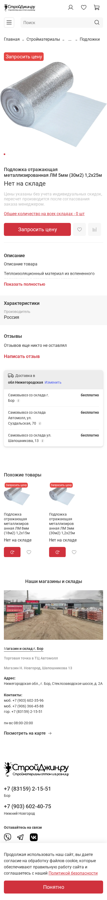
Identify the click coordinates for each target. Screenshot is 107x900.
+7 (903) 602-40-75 (27, 806)
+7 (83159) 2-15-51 (27, 789)
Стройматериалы (43, 39)
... (69, 39)
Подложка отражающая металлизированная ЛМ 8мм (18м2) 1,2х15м (17, 523)
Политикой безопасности (73, 873)
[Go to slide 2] (8, 154)
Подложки (90, 39)
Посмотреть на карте (25, 733)
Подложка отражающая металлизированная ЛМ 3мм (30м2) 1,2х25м (62, 523)
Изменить (53, 382)
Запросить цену (37, 229)
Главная (12, 39)
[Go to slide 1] (4, 154)
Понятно (53, 887)
